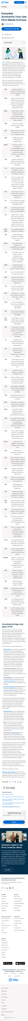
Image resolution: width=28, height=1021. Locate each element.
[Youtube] (10, 888)
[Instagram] (12, 888)
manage (24, 854)
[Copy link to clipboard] (13, 782)
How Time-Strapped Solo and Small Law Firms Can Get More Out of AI (13, 803)
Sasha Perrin (9, 24)
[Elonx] (4, 888)
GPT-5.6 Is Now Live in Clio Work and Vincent (12, 796)
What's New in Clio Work (8, 794)
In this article (8, 42)
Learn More (7, 870)
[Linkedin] (7, 888)
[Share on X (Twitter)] (18, 782)
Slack (3, 64)
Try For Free (19, 2)
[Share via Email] (10, 782)
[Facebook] (2, 888)
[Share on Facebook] (15, 782)
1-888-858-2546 (18, 878)
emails (6, 64)
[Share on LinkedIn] (21, 782)
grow (5, 856)
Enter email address (6, 815)
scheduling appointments (10, 681)
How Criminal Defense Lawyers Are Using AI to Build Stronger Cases (13, 799)
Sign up (14, 822)
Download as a (11, 29)
